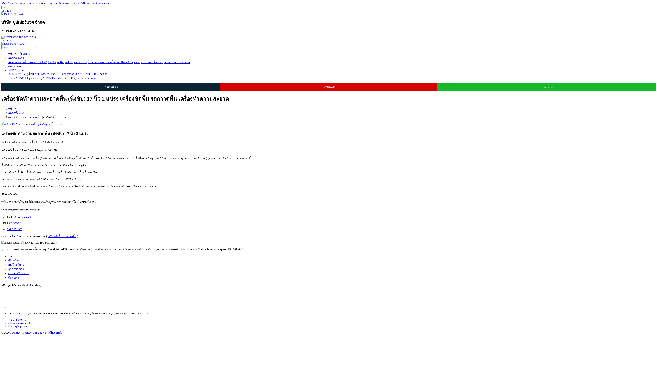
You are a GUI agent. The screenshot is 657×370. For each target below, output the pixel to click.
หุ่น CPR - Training (96, 73)
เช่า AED (80, 73)
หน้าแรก (13, 53)
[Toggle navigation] (26, 44)
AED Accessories (17, 70)
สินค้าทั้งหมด (16, 113)
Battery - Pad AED (51, 73)
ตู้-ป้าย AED (33, 73)
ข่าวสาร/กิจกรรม (18, 273)
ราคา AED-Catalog (19, 78)
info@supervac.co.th (20, 216)
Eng (9, 10)
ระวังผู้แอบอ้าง (111, 86)
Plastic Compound (130, 62)
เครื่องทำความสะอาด (177, 62)
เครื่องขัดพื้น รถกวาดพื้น (62, 236)
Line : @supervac (17, 326)
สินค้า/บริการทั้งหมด (20, 62)
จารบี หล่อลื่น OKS (152, 62)
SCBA (60, 62)
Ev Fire (52, 62)
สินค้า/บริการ (16, 58)
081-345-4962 (14, 229)
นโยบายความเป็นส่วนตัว (47, 332)
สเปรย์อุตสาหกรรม (76, 62)
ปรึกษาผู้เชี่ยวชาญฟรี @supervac (91, 3)
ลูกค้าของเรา (83, 78)
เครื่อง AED (40, 62)
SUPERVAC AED (20, 332)
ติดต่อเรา (96, 78)
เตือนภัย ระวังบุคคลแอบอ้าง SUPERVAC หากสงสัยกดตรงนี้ (36, 3)
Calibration (68, 73)
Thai (4, 10)
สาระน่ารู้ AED (39, 78)
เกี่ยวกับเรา (24, 53)
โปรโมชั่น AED (65, 78)
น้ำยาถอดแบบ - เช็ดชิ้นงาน (104, 62)
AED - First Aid (17, 73)
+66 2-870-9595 (17, 319)
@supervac (547, 86)
